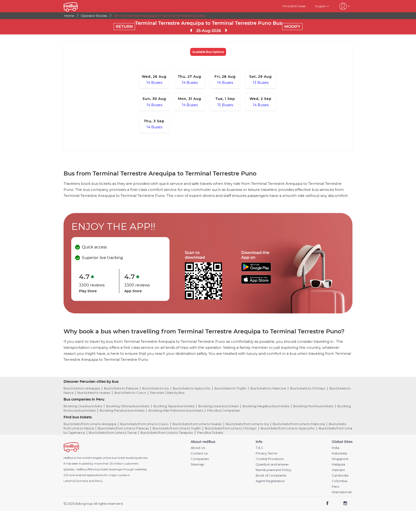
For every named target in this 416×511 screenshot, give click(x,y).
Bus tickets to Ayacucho (191, 388)
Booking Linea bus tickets (218, 406)
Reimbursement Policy (273, 470)
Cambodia (340, 475)
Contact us (199, 453)
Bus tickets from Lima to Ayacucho (288, 428)
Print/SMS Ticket (294, 6)
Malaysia (338, 464)
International (341, 492)
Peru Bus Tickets (210, 432)
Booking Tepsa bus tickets (173, 406)
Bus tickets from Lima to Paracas (123, 428)
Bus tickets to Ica (155, 388)
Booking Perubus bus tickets (122, 410)
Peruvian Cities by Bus (167, 393)
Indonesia (339, 453)
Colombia (339, 481)
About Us (198, 447)
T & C (259, 447)
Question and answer (272, 464)
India (335, 447)
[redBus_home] (78, 6)
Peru (335, 486)
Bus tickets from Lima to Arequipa (90, 424)
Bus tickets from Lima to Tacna (112, 432)
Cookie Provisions (270, 458)
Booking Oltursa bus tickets (127, 406)
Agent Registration (270, 481)
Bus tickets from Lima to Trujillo (177, 428)
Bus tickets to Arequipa (82, 388)
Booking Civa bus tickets (83, 406)
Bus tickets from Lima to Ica (247, 424)
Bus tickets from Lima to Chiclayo (231, 428)
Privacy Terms (266, 453)
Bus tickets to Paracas (121, 388)
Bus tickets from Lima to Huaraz (197, 424)
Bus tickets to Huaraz (94, 393)
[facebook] (327, 503)
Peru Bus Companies (223, 410)
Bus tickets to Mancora (268, 388)
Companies (200, 458)
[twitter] (336, 503)
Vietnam (338, 470)
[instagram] (345, 503)
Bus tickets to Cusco (130, 393)
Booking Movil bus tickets (313, 406)
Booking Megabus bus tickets (266, 406)
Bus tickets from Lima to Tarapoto (167, 432)
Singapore (340, 458)
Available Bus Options (208, 52)
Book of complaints (271, 475)
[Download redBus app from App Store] (256, 282)
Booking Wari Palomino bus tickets (176, 410)
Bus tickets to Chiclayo (307, 388)
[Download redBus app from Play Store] (256, 270)
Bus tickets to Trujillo (230, 388)
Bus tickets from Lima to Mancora (299, 424)
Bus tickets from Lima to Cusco (144, 424)
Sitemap (197, 464)
